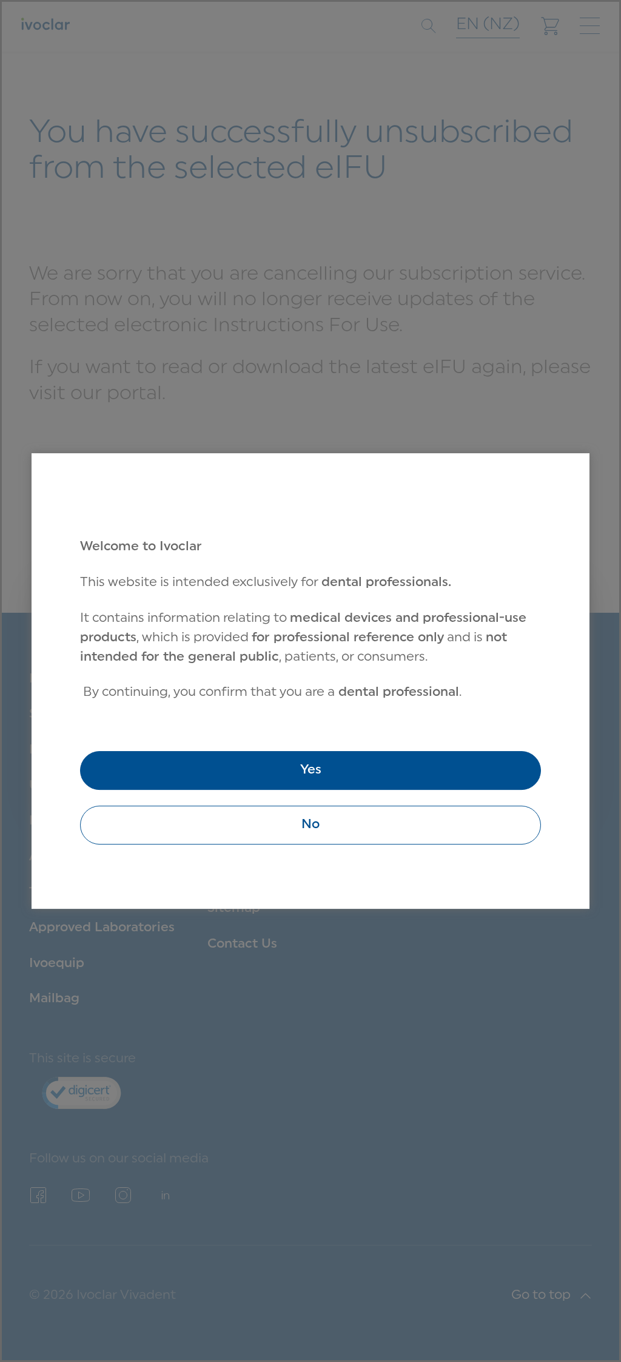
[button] (310, 825)
